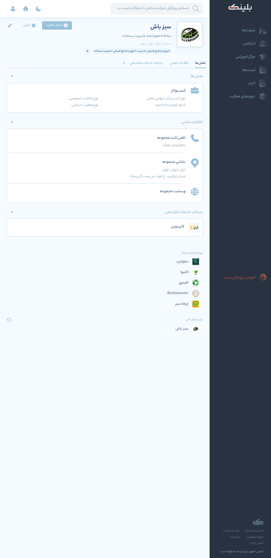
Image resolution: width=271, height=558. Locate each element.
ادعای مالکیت (54, 25)
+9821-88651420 (174, 145)
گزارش (26, 25)
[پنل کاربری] (13, 8)
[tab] (200, 63)
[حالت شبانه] (38, 8)
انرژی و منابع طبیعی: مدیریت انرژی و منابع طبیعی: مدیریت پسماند (132, 51)
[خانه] (25, 8)
